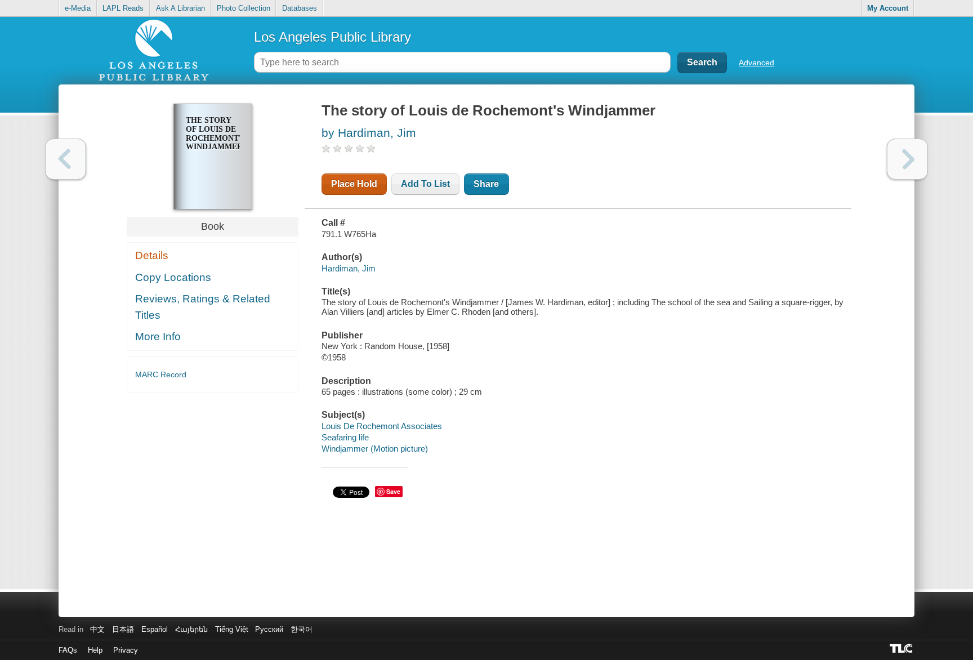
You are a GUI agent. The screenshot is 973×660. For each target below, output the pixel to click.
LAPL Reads (123, 8)
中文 (97, 629)
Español (154, 629)
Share (486, 184)
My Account (887, 8)
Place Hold (354, 184)
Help (95, 650)
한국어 (302, 629)
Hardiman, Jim (349, 268)
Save (393, 491)
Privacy (125, 650)
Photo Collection (243, 8)
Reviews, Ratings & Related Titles (202, 307)
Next (907, 159)
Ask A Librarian (180, 8)
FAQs (68, 650)
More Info (158, 336)
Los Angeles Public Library (332, 36)
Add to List (425, 184)
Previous (65, 159)
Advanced (756, 62)
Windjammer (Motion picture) (375, 448)
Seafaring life (345, 437)
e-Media (78, 8)
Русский (269, 629)
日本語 (123, 629)
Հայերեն (191, 629)
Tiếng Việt (231, 629)
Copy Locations (173, 277)
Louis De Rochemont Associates (382, 426)
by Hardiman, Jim (369, 132)
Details (151, 255)
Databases (299, 8)
